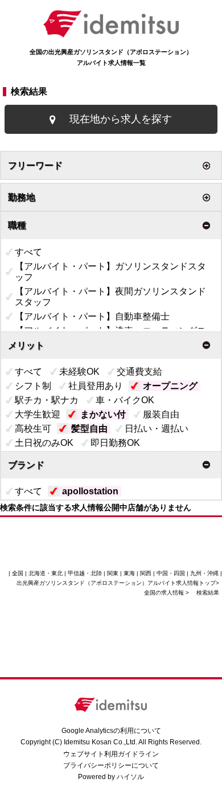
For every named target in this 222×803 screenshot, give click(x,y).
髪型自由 (89, 428)
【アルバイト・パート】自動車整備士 (92, 316)
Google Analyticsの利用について (111, 731)
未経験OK (79, 371)
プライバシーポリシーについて (111, 765)
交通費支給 (139, 371)
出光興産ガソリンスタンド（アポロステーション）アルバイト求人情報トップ (116, 583)
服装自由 (161, 414)
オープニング (170, 386)
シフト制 (33, 386)
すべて (28, 252)
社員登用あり (95, 386)
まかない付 (103, 414)
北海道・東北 (45, 573)
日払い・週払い (156, 428)
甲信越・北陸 (85, 573)
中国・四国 (171, 573)
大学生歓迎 (37, 414)
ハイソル (130, 777)
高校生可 (33, 428)
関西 (145, 573)
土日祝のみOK (44, 443)
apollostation (90, 491)
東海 (129, 573)
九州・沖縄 (204, 573)
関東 (112, 573)
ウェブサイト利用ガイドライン (111, 754)
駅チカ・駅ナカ (47, 400)
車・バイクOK (125, 400)
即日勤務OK (115, 443)
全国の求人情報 (165, 592)
